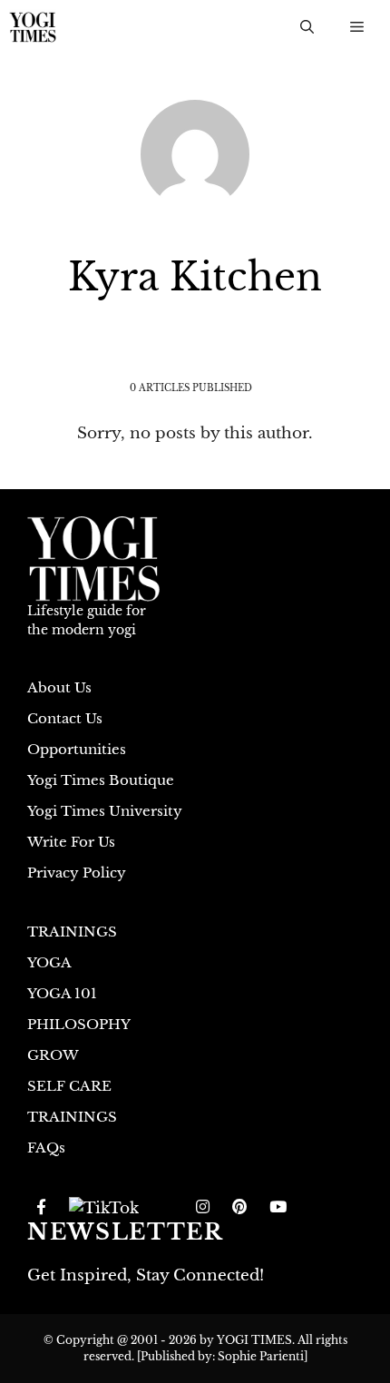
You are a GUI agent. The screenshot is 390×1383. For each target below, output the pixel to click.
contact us (64, 718)
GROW (53, 1055)
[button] (307, 27)
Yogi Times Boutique (100, 780)
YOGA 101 (62, 993)
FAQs (46, 1147)
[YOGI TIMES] (32, 27)
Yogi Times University (104, 810)
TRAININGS (72, 931)
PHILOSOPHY (79, 1024)
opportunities (76, 749)
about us (59, 687)
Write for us (71, 841)
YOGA (49, 962)
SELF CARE (69, 1085)
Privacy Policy (76, 872)
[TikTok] (104, 1208)
